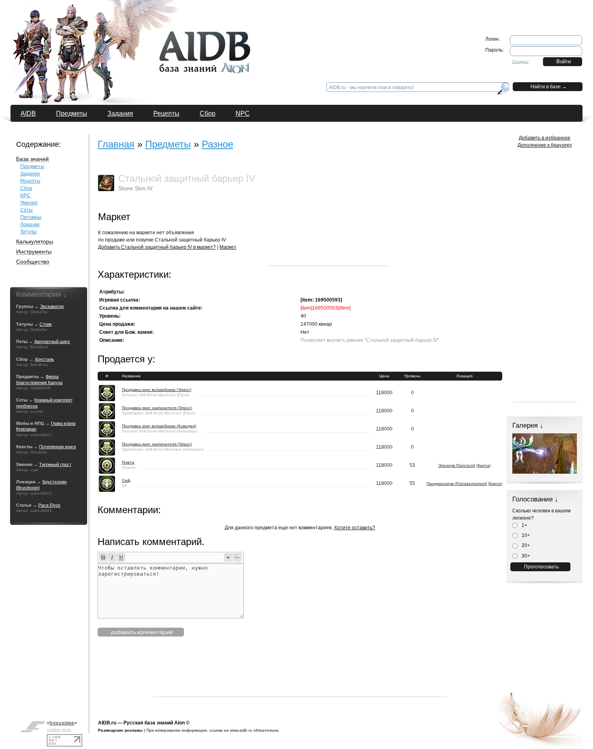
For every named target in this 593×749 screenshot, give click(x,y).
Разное (217, 144)
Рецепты (166, 113)
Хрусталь (44, 359)
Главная (116, 144)
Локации (30, 224)
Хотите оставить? (354, 528)
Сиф (126, 480)
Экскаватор (52, 306)
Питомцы (31, 217)
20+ (525, 545)
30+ (525, 556)
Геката (128, 462)
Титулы (28, 232)
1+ (523, 525)
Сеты (26, 210)
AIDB (28, 113)
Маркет (227, 247)
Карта (483, 465)
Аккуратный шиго (52, 341)
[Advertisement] (328, 215)
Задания (120, 113)
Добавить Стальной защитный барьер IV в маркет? (157, 247)
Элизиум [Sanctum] (456, 465)
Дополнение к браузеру (545, 145)
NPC (243, 113)
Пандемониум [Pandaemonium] (456, 483)
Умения (29, 203)
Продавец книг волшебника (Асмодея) (159, 426)
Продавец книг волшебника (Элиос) (156, 389)
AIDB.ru (107, 723)
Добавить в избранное (544, 138)
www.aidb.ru (241, 730)
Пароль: (494, 50)
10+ (525, 535)
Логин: (492, 39)
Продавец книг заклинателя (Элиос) (157, 408)
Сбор (207, 113)
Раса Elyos (49, 505)
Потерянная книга (57, 446)
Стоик (46, 324)
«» (62, 722)
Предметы (71, 113)
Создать (520, 61)
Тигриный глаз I (55, 464)
